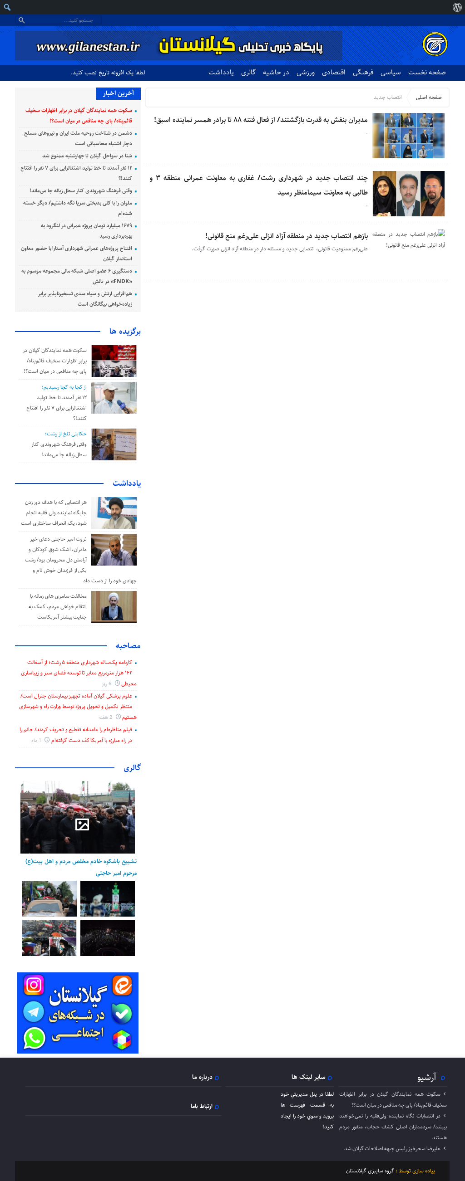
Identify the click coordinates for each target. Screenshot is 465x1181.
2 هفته (106, 717)
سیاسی (391, 72)
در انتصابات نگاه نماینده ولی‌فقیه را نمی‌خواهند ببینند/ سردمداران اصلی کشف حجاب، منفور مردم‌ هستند (393, 1127)
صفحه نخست (427, 72)
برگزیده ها (125, 331)
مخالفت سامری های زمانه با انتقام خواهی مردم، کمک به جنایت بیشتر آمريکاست (58, 606)
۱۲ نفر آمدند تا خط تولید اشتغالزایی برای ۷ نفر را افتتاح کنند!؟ (56, 408)
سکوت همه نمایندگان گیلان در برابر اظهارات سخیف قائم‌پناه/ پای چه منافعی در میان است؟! (55, 361)
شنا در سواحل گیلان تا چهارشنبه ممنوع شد (87, 155)
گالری (248, 72)
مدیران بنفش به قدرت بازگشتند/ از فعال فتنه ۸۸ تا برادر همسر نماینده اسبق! (261, 120)
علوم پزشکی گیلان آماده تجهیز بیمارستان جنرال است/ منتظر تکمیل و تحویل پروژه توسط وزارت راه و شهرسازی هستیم (78, 707)
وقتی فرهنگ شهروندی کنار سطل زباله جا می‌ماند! (81, 190)
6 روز (107, 684)
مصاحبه (128, 646)
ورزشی (306, 72)
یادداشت (221, 72)
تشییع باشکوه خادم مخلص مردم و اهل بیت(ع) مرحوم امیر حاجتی (81, 867)
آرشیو (426, 1077)
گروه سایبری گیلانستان (370, 1170)
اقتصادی (334, 72)
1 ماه (37, 740)
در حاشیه (276, 72)
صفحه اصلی (429, 97)
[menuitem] (457, 7)
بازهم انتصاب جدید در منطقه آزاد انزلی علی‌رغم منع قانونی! (286, 236)
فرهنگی (363, 72)
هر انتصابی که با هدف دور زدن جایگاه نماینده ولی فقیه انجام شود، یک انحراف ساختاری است (54, 512)
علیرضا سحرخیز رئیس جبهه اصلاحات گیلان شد (392, 1148)
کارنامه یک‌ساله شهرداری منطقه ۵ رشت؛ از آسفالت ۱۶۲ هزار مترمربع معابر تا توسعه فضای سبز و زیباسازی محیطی (79, 673)
